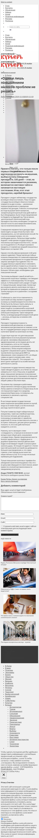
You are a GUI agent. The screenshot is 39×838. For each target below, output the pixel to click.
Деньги (12, 726)
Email (3, 518)
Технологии (14, 744)
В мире (8, 668)
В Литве (8, 75)
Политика (9, 670)
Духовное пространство (19, 739)
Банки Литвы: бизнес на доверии (14, 479)
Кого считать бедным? (9, 481)
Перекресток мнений (9, 72)
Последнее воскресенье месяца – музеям (16, 642)
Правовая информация (14, 16)
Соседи (8, 98)
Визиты (12, 729)
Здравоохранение (17, 718)
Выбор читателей (12, 694)
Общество (9, 677)
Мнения (8, 679)
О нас (7, 6)
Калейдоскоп (10, 696)
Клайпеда (9, 683)
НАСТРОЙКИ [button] (18, 769)
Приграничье (15, 724)
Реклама (8, 19)
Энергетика (14, 746)
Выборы (13, 731)
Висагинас (9, 94)
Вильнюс (8, 681)
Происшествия (16, 722)
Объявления (10, 10)
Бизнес (8, 675)
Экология (13, 720)
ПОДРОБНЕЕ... (7, 769)
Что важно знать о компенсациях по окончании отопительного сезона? (17, 616)
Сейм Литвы (10, 701)
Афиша (8, 12)
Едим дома (14, 735)
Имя (2, 514)
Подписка (9, 21)
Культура (8, 703)
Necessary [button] (5, 817)
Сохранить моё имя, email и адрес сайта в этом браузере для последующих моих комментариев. (18, 528)
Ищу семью (14, 737)
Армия (8, 698)
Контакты (9, 8)
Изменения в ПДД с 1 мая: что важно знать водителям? (16, 590)
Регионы (8, 688)
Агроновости (15, 733)
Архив (7, 14)
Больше (8, 705)
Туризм (12, 709)
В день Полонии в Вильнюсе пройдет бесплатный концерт (18, 563)
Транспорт (9, 692)
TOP (2, 72)
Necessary (7, 819)
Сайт (3, 522)
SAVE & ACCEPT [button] (7, 836)
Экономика (9, 672)
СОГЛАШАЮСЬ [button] (26, 767)
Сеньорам (14, 713)
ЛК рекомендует (16, 711)
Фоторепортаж (15, 707)
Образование (15, 716)
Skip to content (6, 2)
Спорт (12, 742)
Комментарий (7, 496)
